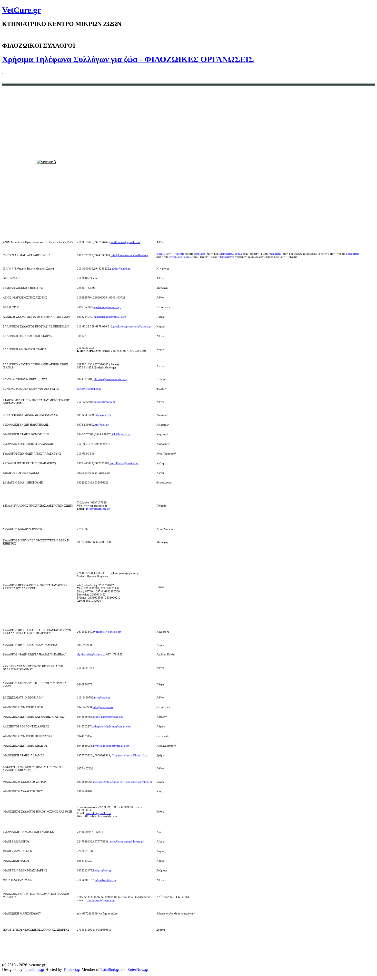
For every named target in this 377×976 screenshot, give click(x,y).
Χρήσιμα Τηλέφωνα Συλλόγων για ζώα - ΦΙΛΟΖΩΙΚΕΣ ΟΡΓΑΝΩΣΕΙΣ (128, 59)
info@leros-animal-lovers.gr (127, 841)
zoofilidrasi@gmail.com (124, 463)
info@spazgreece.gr (98, 508)
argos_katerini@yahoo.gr (108, 716)
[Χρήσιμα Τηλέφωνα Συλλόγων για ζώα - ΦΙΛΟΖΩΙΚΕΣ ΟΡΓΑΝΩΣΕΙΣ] (2, 72)
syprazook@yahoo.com (107, 631)
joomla (160, 253)
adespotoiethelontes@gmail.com (112, 726)
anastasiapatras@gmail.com (110, 316)
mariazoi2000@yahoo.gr (108, 781)
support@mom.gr (104, 401)
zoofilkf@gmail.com (98, 813)
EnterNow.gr (137, 969)
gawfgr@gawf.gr (120, 268)
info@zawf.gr (103, 414)
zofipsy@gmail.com (89, 388)
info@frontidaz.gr (105, 879)
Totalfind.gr (110, 969)
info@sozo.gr (102, 697)
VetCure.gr (21, 10)
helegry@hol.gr (102, 870)
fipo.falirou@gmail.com (101, 899)
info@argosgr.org (103, 707)
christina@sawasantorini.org (110, 379)
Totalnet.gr (72, 969)
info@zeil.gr (101, 424)
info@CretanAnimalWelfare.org (129, 255)
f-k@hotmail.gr (121, 434)
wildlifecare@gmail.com (125, 242)
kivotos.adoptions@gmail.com (111, 745)
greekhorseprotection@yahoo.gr (132, 326)
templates (199, 253)
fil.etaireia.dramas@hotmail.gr (129, 755)
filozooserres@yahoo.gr (138, 781)
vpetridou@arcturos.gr (107, 307)
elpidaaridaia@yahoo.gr (91, 654)
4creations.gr (34, 969)
